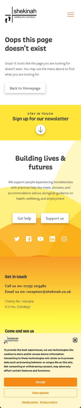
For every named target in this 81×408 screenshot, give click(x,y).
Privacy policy (48, 402)
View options (40, 393)
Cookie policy (30, 402)
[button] (75, 340)
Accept (40, 382)
